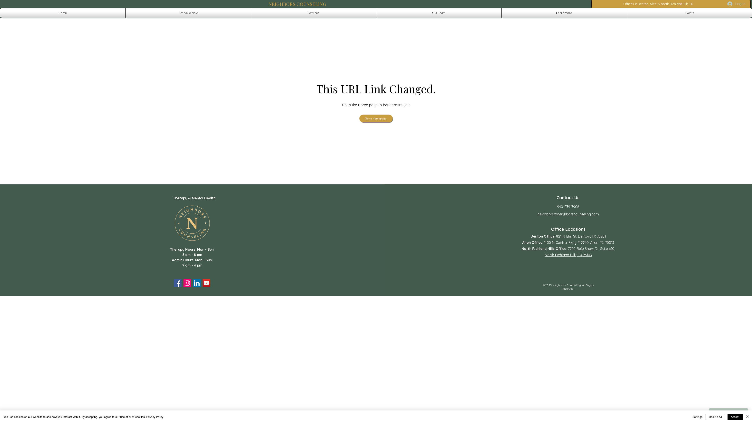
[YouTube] (206, 283)
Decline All (715, 417)
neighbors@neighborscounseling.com (568, 214)
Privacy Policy (154, 417)
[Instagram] (187, 283)
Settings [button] (697, 417)
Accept (735, 417)
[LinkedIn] (197, 283)
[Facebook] (178, 283)
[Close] (747, 417)
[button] (313, 13)
